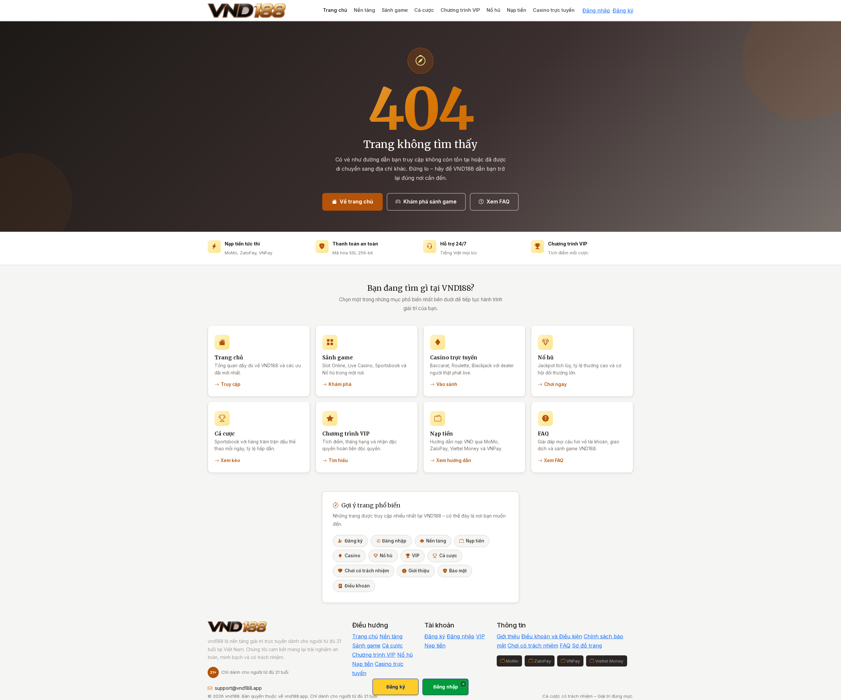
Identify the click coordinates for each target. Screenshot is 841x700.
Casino (352, 555)
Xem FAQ (498, 202)
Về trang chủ (356, 202)
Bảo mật (458, 570)
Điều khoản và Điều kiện (551, 636)
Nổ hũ (493, 10)
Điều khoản (357, 585)
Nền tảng (364, 10)
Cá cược (424, 10)
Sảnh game (395, 10)
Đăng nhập (596, 10)
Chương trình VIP (460, 10)
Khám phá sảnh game (430, 202)
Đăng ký (623, 10)
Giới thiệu (418, 570)
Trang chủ (335, 10)
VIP (416, 555)
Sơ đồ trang (587, 645)
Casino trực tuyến (554, 10)
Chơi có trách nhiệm (367, 570)
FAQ (565, 645)
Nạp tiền (516, 10)
